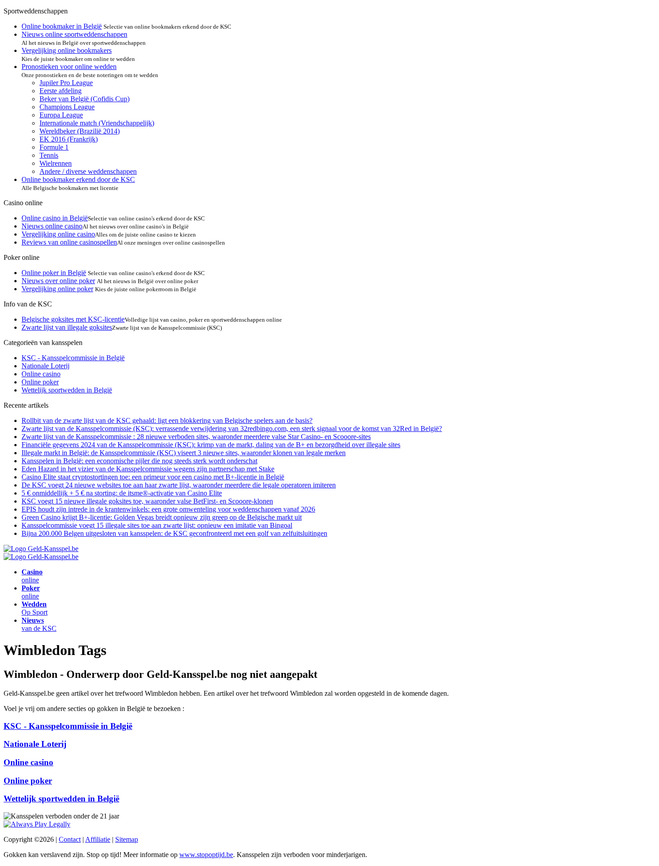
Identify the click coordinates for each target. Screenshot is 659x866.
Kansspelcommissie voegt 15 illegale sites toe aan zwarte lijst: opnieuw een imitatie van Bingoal (157, 525)
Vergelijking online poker (57, 289)
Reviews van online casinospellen (69, 242)
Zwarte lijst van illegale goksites (67, 327)
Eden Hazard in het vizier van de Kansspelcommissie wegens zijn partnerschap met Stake (148, 469)
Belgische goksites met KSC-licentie (73, 319)
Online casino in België (55, 218)
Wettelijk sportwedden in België (67, 390)
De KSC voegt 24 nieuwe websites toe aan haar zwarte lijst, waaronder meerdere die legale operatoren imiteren (179, 485)
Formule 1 (54, 147)
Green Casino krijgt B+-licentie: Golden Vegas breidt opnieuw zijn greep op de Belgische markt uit (162, 517)
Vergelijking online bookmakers (67, 50)
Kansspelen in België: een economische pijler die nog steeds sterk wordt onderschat (139, 461)
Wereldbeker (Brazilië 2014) (79, 131)
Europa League (61, 115)
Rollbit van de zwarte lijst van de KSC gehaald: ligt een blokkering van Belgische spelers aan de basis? (167, 420)
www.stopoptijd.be (206, 854)
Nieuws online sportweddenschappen (74, 34)
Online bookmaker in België (62, 26)
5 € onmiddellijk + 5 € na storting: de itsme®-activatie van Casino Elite (122, 493)
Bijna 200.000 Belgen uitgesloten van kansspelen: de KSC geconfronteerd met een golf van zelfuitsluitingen (174, 533)
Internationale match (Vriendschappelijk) (96, 123)
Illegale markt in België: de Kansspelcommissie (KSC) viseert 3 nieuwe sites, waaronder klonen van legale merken (184, 453)
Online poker (40, 382)
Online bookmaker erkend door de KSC (78, 179)
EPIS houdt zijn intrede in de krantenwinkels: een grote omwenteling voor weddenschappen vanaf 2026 (168, 509)
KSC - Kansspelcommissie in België (73, 358)
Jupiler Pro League (66, 82)
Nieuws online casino (52, 226)
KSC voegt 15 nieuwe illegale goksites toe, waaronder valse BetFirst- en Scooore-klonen (147, 501)
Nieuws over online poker (58, 280)
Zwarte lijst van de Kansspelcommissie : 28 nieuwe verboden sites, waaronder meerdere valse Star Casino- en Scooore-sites (196, 436)
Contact (70, 839)
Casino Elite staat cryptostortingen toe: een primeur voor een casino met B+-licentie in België (153, 477)
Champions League (67, 107)
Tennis (48, 155)
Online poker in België (54, 272)
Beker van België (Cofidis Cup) (84, 99)
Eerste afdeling (60, 91)
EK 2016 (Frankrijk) (68, 139)
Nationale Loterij (45, 366)
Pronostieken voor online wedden (69, 66)
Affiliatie (97, 839)
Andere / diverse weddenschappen (88, 171)
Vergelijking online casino (58, 234)
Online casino (41, 374)
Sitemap (126, 839)
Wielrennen (55, 163)
